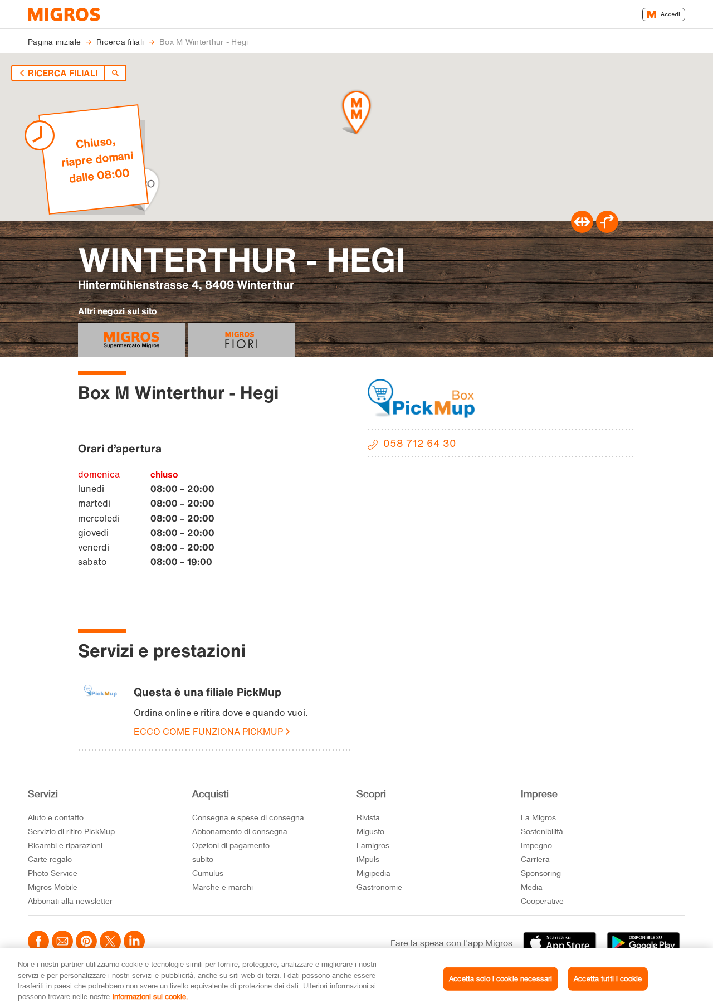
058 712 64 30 (419, 443)
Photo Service (52, 873)
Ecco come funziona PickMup (208, 731)
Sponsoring (541, 873)
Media (532, 887)
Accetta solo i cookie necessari (500, 978)
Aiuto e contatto (56, 817)
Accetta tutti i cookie (608, 978)
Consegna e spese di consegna (248, 817)
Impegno (536, 845)
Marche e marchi (222, 887)
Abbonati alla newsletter (70, 900)
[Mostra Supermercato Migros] (131, 340)
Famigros (372, 845)
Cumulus (207, 873)
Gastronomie (379, 887)
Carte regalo (50, 859)
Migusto (370, 831)
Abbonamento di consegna (239, 831)
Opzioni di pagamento (231, 845)
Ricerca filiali (62, 73)
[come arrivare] (607, 229)
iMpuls (367, 859)
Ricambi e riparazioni (65, 845)
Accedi (670, 14)
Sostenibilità (542, 831)
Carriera (535, 859)
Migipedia (373, 873)
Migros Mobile (52, 887)
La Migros (538, 817)
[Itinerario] (582, 229)
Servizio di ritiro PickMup (71, 831)
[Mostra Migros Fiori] (241, 340)
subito (202, 859)
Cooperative (542, 900)
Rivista (368, 817)
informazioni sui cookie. (150, 996)
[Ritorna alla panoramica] (115, 73)
